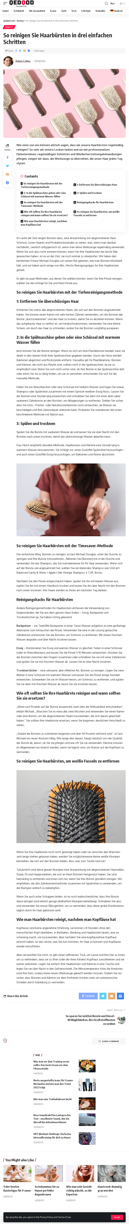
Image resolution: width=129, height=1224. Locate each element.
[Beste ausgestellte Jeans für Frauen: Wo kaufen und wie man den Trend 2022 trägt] (87, 1085)
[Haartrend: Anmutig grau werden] (112, 1173)
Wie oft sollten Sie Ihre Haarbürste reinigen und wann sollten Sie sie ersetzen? (44, 213)
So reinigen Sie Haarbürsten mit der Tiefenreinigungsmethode (41, 185)
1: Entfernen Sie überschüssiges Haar (97, 184)
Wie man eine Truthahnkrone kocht (52, 1099)
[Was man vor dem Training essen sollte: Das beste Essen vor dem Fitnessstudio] (87, 1066)
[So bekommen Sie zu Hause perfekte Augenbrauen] (49, 1173)
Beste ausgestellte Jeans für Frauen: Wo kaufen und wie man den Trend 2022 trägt (53, 1084)
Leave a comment (110, 1041)
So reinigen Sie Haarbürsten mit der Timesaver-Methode (42, 204)
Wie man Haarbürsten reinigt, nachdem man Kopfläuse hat (44, 223)
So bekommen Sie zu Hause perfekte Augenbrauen (47, 1190)
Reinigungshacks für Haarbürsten (95, 202)
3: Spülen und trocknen (89, 192)
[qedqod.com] (21, 3)
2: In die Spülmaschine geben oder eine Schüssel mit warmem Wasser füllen (43, 194)
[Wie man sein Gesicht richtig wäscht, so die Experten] (80, 1173)
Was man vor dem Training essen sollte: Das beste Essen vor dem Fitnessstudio (51, 1065)
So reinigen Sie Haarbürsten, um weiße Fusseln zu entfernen (97, 213)
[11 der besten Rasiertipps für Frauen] (17, 1173)
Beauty (9, 27)
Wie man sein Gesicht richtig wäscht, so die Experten (79, 1190)
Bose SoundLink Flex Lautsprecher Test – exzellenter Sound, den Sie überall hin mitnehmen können (52, 1119)
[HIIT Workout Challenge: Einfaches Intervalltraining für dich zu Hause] (87, 1138)
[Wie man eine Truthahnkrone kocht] (87, 1103)
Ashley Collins (23, 61)
